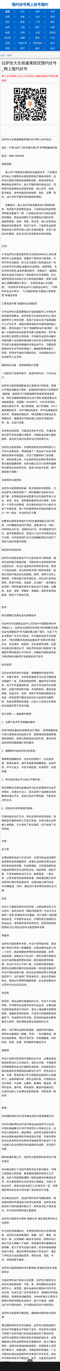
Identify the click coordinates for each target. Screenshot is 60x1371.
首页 (7, 11)
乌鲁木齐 (22, 43)
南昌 (7, 32)
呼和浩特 (37, 43)
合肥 (52, 27)
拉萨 (52, 48)
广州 (37, 22)
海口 (52, 43)
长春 (22, 16)
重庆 (37, 37)
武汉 (7, 22)
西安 (22, 22)
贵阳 (7, 48)
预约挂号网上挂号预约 (30, 4)
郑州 (52, 16)
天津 (52, 11)
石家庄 (52, 32)
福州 (7, 27)
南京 (52, 22)
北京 (22, 11)
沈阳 (7, 16)
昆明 (7, 43)
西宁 (22, 48)
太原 (37, 32)
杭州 (37, 11)
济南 (22, 32)
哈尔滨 (7, 37)
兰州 (52, 37)
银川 (37, 48)
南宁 (37, 27)
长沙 (37, 16)
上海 (22, 27)
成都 (22, 37)
